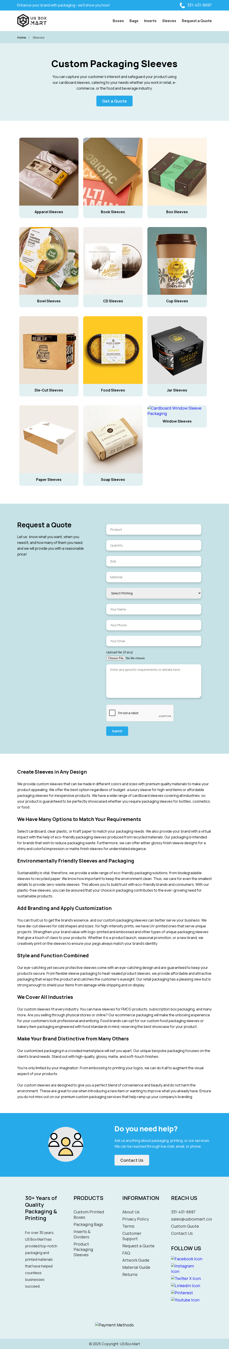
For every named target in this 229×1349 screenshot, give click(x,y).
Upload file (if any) (119, 652)
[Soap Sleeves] (113, 403)
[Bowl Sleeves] (49, 225)
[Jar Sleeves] (177, 314)
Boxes (118, 20)
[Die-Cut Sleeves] (49, 314)
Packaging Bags (88, 1224)
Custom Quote (185, 1226)
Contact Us (131, 1160)
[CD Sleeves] (113, 225)
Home (21, 37)
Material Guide (136, 1267)
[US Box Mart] (32, 21)
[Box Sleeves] (177, 136)
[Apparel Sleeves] (49, 136)
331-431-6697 (199, 5)
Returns (130, 1274)
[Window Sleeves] (177, 403)
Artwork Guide (135, 1260)
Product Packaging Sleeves (83, 1249)
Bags (133, 20)
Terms (128, 1226)
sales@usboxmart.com (192, 1219)
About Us (131, 1211)
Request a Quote (197, 20)
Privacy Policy (135, 1219)
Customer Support (131, 1236)
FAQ (126, 1253)
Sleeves (169, 20)
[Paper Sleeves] (49, 403)
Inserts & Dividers (82, 1234)
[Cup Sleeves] (177, 225)
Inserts (150, 20)
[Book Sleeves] (113, 136)
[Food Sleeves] (113, 314)
